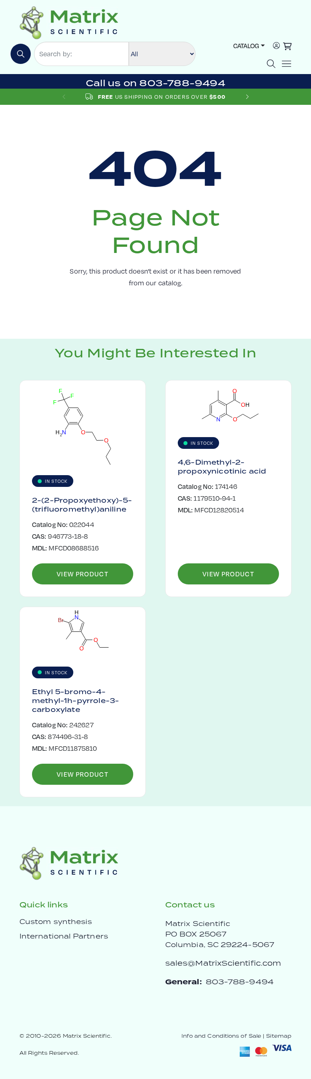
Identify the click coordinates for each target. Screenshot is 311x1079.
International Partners (63, 936)
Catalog (246, 45)
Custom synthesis (55, 921)
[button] (247, 96)
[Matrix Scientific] (69, 22)
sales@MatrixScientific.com (223, 963)
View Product (83, 573)
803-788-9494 (240, 981)
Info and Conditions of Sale (221, 1035)
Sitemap (279, 1035)
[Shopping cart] (287, 46)
